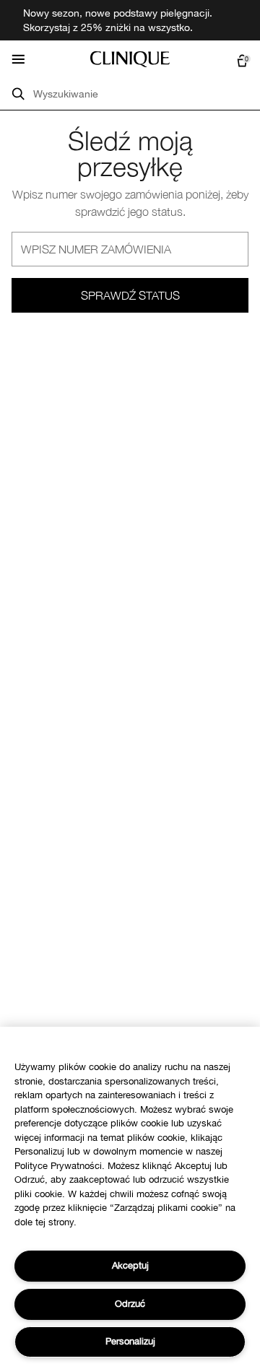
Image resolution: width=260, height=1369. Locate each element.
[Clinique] (130, 59)
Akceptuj (130, 1265)
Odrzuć (130, 1303)
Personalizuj (130, 1341)
